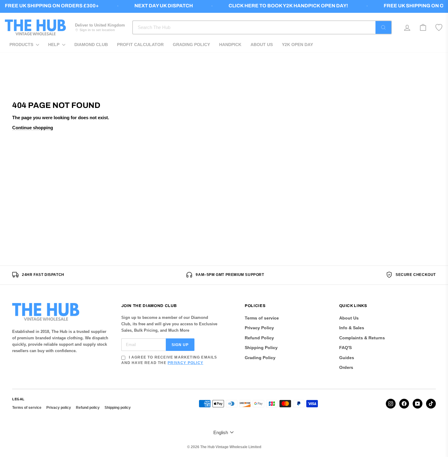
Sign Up (180, 345)
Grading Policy (260, 357)
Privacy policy (58, 407)
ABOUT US (262, 44)
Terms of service (262, 318)
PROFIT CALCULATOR (140, 44)
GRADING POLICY (191, 44)
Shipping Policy (261, 347)
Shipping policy (118, 407)
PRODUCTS (21, 44)
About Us (349, 318)
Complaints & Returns (362, 337)
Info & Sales (351, 327)
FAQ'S (345, 347)
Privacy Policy (185, 363)
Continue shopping (32, 127)
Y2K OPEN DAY (297, 44)
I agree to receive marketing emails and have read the (169, 360)
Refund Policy (259, 337)
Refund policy (88, 407)
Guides (346, 357)
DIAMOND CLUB (91, 44)
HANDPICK (230, 44)
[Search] (383, 27)
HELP (54, 44)
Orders (346, 367)
